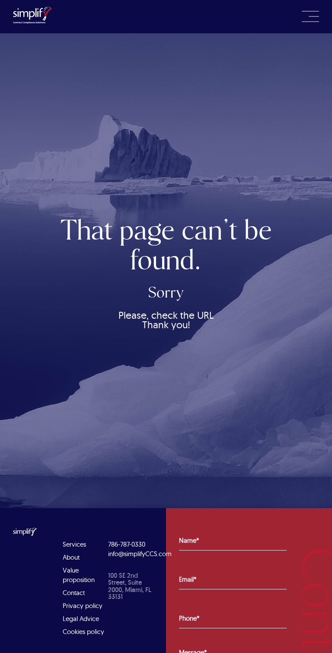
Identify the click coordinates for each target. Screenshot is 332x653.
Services (74, 544)
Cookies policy (83, 631)
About (71, 557)
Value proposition (79, 575)
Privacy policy (82, 606)
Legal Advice (81, 619)
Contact (74, 593)
